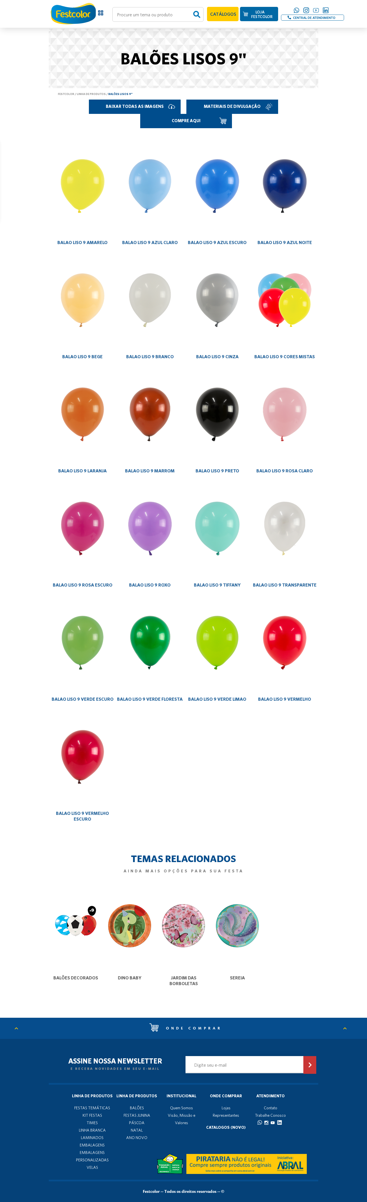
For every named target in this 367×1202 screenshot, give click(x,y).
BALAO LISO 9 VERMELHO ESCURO (82, 816)
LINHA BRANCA (92, 1130)
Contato (270, 1108)
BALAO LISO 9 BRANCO (150, 356)
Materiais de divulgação (232, 106)
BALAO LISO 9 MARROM (150, 470)
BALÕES (137, 1108)
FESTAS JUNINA (137, 1115)
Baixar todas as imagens (135, 106)
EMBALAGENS (92, 1145)
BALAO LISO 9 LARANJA (82, 470)
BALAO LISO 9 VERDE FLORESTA (150, 699)
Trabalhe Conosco (270, 1115)
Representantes (226, 1115)
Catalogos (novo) (226, 1127)
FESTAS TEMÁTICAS (92, 1108)
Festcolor (66, 94)
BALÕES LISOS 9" (120, 94)
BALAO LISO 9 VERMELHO (284, 699)
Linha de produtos (91, 94)
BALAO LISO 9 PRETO (217, 470)
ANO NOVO (136, 1137)
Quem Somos (181, 1108)
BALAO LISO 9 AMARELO (82, 242)
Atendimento (270, 1096)
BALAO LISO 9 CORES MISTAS (284, 356)
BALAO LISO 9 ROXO (150, 584)
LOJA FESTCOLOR (261, 14)
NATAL (137, 1130)
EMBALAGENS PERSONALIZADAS (92, 1156)
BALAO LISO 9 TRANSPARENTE (285, 584)
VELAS (92, 1167)
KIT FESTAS (92, 1115)
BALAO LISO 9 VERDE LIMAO (217, 699)
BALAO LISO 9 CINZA (217, 356)
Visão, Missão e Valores (181, 1119)
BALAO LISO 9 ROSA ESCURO (82, 584)
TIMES (92, 1122)
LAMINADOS (92, 1137)
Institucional (181, 1096)
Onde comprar (192, 1028)
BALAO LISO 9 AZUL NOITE (284, 242)
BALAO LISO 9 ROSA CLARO (284, 470)
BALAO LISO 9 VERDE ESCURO (83, 699)
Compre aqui (186, 120)
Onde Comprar (226, 1096)
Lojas (226, 1108)
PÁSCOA (137, 1122)
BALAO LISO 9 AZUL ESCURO (217, 242)
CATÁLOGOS (223, 14)
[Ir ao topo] (19, 1028)
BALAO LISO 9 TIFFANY (217, 584)
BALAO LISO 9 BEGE (82, 356)
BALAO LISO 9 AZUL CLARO (150, 242)
